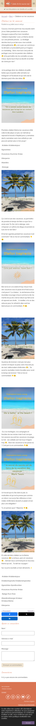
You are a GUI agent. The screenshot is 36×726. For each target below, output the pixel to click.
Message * (5, 649)
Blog (11, 16)
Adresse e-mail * (8, 639)
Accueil (4, 16)
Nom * (4, 628)
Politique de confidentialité (26, 705)
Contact (4, 692)
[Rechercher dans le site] (2, 3)
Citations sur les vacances (24, 16)
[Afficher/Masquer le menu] (34, 3)
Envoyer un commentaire (12, 665)
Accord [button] (28, 723)
